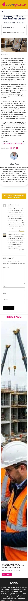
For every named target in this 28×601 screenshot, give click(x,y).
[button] (2, 12)
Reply (22, 230)
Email (5, 293)
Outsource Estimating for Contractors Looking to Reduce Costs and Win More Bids (13, 565)
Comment (6, 267)
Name (5, 286)
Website (5, 299)
